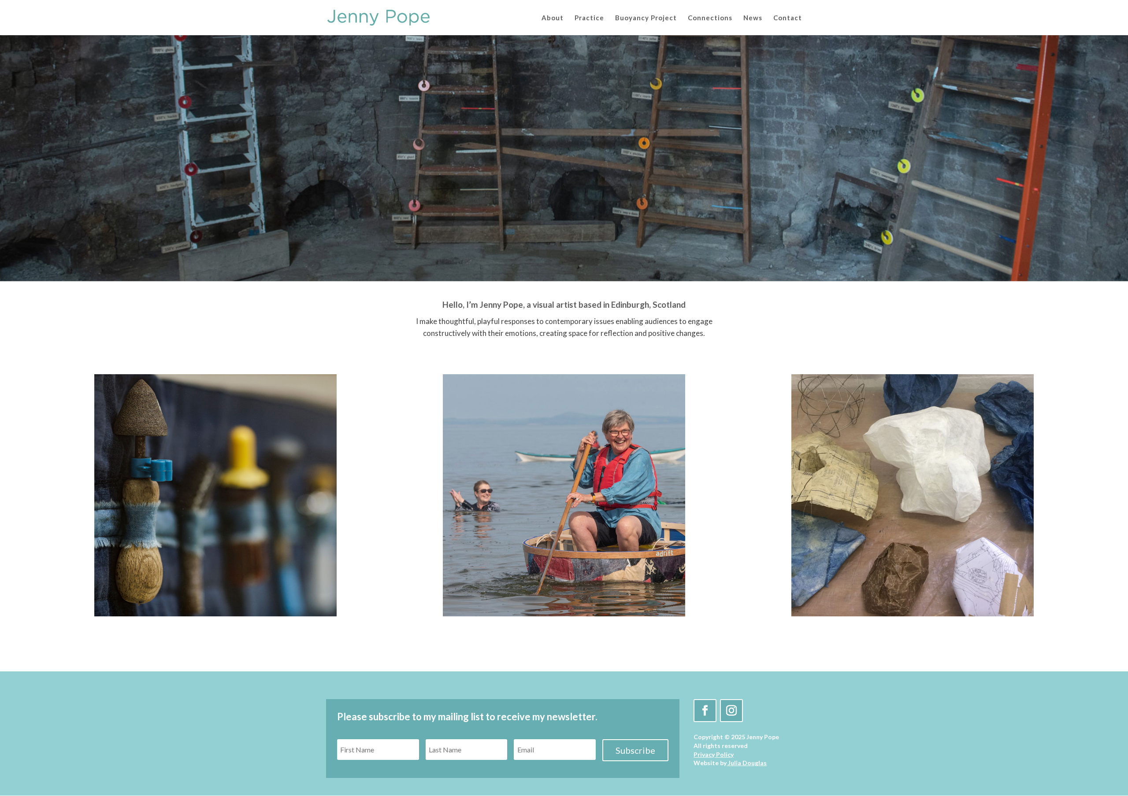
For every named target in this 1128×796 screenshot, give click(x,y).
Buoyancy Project (646, 18)
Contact (787, 18)
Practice (589, 18)
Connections (710, 18)
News (752, 18)
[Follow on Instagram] (731, 710)
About (553, 18)
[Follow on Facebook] (705, 710)
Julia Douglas (747, 763)
